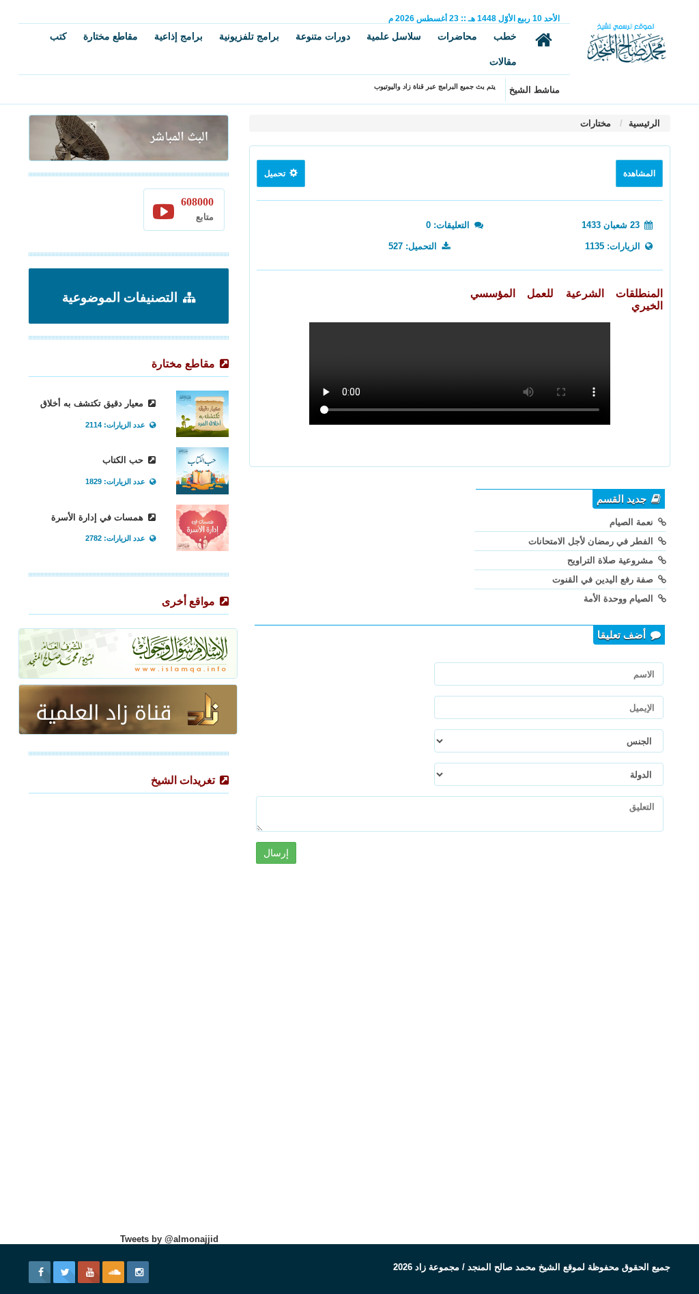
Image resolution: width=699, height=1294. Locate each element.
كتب (58, 36)
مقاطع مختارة (110, 36)
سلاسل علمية (394, 36)
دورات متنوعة (323, 36)
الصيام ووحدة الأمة (620, 598)
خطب (505, 36)
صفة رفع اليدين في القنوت (604, 579)
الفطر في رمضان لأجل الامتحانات (592, 541)
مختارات (595, 123)
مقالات (503, 61)
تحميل (275, 173)
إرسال (276, 852)
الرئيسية (643, 123)
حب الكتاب (124, 460)
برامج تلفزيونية (249, 36)
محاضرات (457, 36)
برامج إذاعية (178, 36)
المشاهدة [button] (639, 173)
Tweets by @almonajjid (169, 1239)
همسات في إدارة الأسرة (98, 517)
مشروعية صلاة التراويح (611, 560)
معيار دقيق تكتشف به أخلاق (93, 403)
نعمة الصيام (633, 522)
